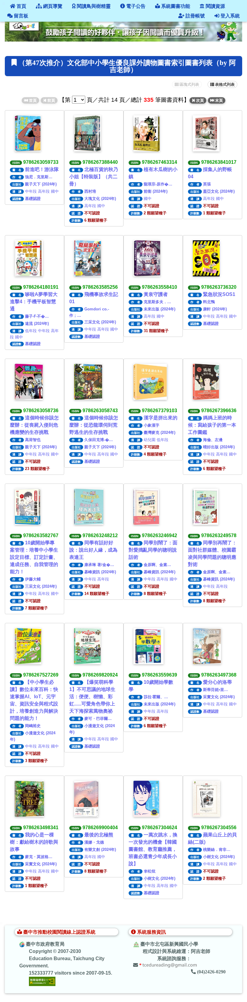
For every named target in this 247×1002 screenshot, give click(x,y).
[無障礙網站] (42, 981)
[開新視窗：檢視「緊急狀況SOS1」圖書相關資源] (206, 258)
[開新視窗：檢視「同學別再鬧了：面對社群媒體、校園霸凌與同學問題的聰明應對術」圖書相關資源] (205, 506)
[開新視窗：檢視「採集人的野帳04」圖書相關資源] (206, 133)
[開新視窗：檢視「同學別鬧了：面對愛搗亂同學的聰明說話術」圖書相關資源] (146, 506)
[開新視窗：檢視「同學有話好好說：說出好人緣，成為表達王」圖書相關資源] (88, 506)
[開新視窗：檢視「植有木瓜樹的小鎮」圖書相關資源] (146, 133)
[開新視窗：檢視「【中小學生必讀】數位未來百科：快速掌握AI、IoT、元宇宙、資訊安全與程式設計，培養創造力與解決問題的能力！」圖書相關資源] (28, 646)
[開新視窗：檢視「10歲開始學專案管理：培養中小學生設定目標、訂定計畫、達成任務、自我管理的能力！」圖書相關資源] (27, 506)
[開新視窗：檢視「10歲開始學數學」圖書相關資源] (148, 646)
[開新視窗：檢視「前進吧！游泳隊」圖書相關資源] (27, 133)
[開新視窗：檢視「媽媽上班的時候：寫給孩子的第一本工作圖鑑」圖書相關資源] (206, 381)
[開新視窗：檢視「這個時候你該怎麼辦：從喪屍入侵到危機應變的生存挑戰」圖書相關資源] (29, 381)
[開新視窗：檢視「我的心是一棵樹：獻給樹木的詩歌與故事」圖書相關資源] (29, 798)
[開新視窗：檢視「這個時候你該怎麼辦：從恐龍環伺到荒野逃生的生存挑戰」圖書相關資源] (88, 381)
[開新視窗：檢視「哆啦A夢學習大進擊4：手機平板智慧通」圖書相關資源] (29, 258)
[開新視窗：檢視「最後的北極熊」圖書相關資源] (86, 798)
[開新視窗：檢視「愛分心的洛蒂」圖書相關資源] (207, 646)
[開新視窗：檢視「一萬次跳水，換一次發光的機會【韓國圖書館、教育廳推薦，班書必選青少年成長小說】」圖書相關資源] (146, 798)
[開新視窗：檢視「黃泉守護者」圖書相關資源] (147, 258)
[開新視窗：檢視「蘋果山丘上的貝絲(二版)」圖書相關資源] (206, 798)
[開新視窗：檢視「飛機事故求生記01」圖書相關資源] (87, 258)
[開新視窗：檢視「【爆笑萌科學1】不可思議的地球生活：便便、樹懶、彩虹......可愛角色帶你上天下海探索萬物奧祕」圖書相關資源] (87, 646)
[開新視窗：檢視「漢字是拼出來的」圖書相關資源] (150, 381)
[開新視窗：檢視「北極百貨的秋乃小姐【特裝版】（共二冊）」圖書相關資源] (87, 133)
